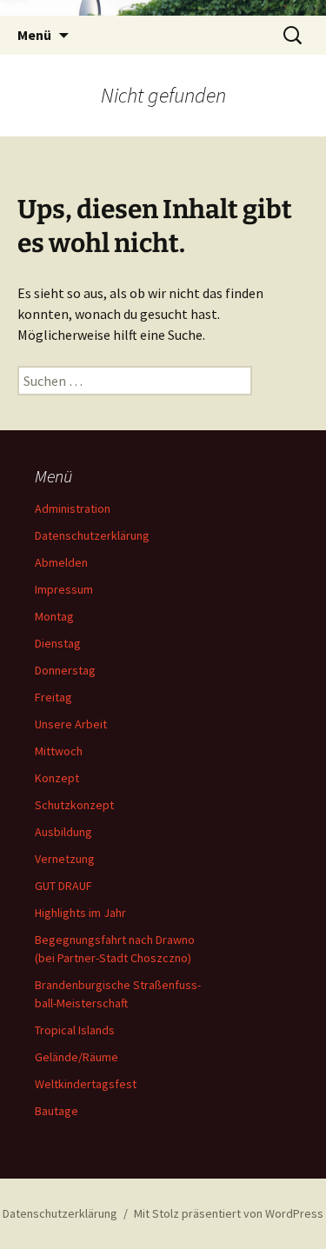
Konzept (57, 778)
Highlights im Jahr (80, 912)
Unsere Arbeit (71, 724)
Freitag (53, 697)
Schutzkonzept (74, 805)
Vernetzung (65, 859)
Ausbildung (63, 832)
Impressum (64, 589)
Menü (34, 34)
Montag (54, 616)
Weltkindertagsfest (85, 1084)
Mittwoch (59, 751)
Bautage (56, 1111)
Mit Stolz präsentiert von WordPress (228, 1213)
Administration (72, 508)
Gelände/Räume (76, 1057)
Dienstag (58, 643)
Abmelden (61, 562)
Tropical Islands (75, 1030)
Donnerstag (65, 670)
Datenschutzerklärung (92, 535)
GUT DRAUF (63, 886)
